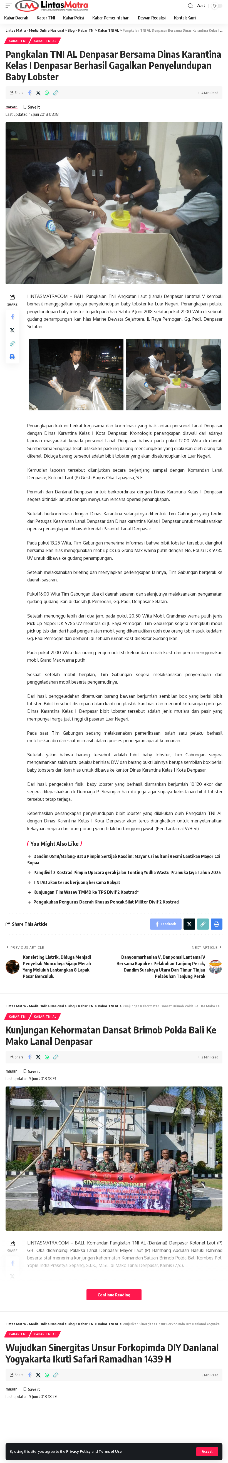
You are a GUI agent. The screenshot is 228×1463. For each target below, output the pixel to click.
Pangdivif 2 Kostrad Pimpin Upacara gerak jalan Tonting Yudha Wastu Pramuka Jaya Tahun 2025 (127, 872)
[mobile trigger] (10, 6)
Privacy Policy (78, 1451)
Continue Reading (114, 1294)
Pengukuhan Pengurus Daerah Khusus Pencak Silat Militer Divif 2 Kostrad (106, 902)
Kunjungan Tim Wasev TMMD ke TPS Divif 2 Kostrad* (86, 892)
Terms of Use (110, 1451)
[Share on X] (38, 92)
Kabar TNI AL (45, 40)
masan (12, 106)
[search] (190, 6)
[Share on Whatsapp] (47, 92)
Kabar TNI (17, 40)
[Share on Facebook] (29, 92)
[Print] (12, 356)
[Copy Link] (55, 92)
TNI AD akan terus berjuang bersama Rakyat (76, 882)
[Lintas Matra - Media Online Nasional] (51, 6)
